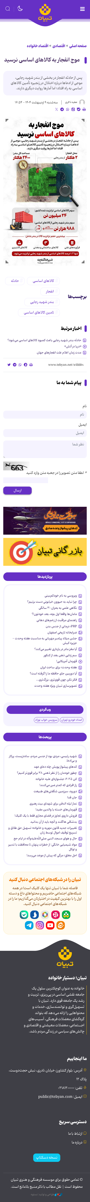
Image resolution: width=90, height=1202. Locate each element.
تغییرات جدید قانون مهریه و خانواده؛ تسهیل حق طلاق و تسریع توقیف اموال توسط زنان (42, 830)
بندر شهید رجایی (42, 302)
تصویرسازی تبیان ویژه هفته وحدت (55, 685)
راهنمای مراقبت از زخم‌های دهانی (56, 620)
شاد (66, 914)
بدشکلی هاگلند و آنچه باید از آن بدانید (53, 821)
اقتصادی (58, 46)
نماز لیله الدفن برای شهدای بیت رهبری (53, 803)
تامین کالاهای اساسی (39, 312)
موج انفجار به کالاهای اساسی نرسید (42, 60)
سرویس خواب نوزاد (46, 720)
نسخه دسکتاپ (46, 1158)
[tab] (45, 576)
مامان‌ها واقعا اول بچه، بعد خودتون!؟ (54, 614)
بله (24, 914)
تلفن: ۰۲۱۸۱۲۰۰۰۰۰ (70, 1088)
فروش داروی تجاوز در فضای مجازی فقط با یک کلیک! (46, 815)
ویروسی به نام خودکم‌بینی (61, 595)
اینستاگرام (39, 925)
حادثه (15, 281)
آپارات (55, 914)
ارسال (18, 490)
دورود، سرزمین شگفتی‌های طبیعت (55, 791)
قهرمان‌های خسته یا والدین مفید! (56, 809)
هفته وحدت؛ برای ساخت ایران (58, 667)
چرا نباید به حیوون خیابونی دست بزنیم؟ (52, 601)
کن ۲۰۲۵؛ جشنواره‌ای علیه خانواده (56, 779)
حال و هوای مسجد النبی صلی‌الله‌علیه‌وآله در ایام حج (45, 838)
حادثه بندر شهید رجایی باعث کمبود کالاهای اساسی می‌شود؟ (44, 340)
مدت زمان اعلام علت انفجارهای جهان (59, 352)
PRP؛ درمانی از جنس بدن (61, 626)
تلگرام (29, 925)
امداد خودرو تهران (71, 720)
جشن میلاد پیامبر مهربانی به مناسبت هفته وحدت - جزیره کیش (44, 640)
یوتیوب (50, 925)
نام (85, 406)
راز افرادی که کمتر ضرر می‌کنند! (58, 785)
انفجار (50, 291)
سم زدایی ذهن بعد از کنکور (60, 655)
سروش (34, 914)
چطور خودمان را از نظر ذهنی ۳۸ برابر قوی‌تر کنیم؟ (47, 772)
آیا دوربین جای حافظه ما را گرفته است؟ (53, 673)
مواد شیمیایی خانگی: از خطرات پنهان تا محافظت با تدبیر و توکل (42, 846)
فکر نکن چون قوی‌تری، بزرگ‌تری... (56, 679)
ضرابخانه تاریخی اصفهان (62, 632)
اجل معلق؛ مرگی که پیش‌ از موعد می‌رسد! (52, 855)
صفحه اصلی (78, 46)
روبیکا (45, 914)
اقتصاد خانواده (37, 46)
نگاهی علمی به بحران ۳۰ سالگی (58, 607)
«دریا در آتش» (72, 346)
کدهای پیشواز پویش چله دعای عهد (55, 766)
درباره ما (77, 1142)
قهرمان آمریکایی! (66, 661)
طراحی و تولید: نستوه (43, 1195)
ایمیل (82, 424)
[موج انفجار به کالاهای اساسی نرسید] (45, 191)
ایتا (60, 925)
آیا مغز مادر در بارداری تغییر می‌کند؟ (55, 649)
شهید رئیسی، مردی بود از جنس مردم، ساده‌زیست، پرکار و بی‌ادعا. (43, 758)
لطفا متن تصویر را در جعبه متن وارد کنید (56, 473)
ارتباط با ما (75, 1134)
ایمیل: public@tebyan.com (60, 1097)
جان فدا (72, 797)
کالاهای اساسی (43, 281)
